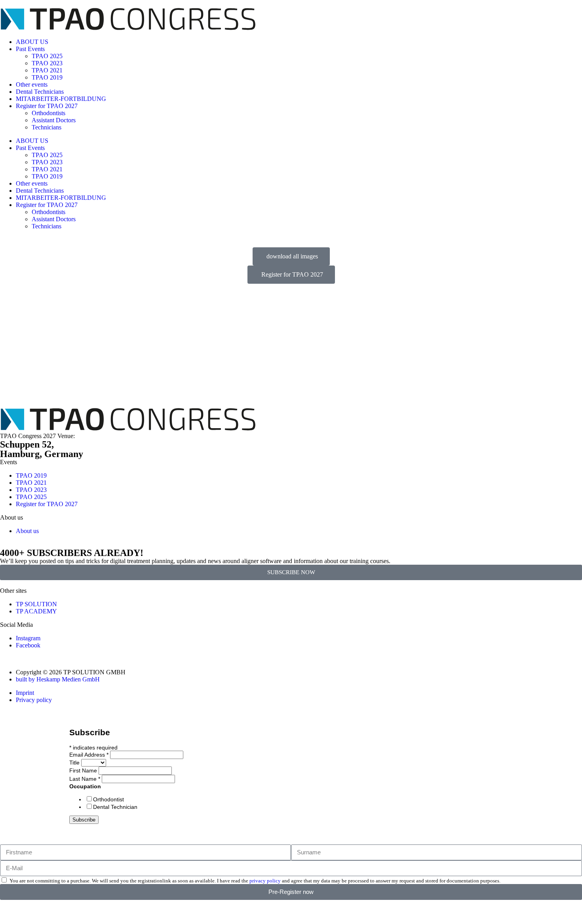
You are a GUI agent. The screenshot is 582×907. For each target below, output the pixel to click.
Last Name (84, 779)
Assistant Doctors (54, 120)
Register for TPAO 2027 (47, 105)
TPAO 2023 (47, 63)
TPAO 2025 (47, 56)
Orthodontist (108, 799)
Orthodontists (48, 113)
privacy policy (265, 881)
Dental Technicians (40, 91)
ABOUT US (32, 41)
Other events (32, 84)
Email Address (88, 754)
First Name (84, 770)
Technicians (46, 127)
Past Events (30, 49)
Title (75, 762)
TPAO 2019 (47, 77)
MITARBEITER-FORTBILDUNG (61, 98)
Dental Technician (115, 807)
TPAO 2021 (47, 70)
